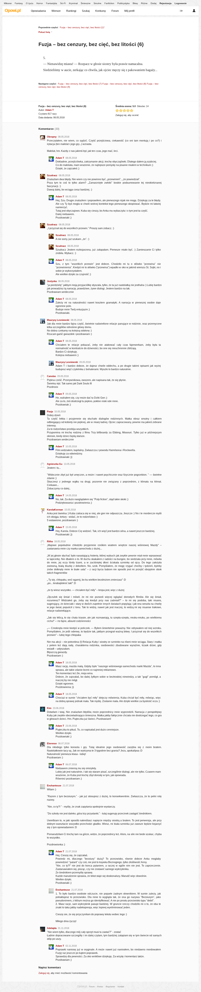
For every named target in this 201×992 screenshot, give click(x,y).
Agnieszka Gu (54, 464)
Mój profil (129, 11)
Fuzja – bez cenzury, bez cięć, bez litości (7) (80, 83)
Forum (115, 11)
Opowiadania (38, 11)
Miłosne (8, 3)
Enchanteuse (54, 785)
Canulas (51, 376)
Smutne (97, 3)
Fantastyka (51, 3)
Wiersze (56, 11)
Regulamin (110, 987)
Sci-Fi (63, 3)
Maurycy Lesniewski (58, 320)
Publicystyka (123, 3)
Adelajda (52, 928)
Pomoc (100, 987)
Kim (49, 708)
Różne (144, 3)
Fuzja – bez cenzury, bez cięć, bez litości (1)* (82, 27)
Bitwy (135, 3)
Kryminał (73, 3)
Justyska (52, 281)
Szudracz (52, 175)
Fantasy (19, 3)
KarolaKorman (55, 509)
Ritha (50, 541)
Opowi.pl (13, 10)
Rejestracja (165, 3)
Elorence (52, 743)
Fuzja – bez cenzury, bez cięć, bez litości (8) (124, 83)
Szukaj (86, 11)
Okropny (52, 136)
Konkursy (100, 11)
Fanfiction (109, 3)
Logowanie (181, 3)
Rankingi (71, 11)
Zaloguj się (43, 973)
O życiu (29, 3)
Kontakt (121, 987)
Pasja (50, 411)
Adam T (49, 110)
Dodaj (153, 3)
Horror (39, 3)
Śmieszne (85, 3)
